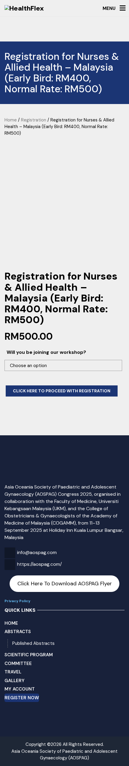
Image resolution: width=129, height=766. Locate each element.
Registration (33, 120)
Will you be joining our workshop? (46, 352)
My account (19, 689)
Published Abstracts (33, 643)
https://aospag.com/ (39, 564)
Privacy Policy (17, 601)
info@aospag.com (37, 552)
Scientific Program (28, 655)
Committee (18, 663)
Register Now (21, 698)
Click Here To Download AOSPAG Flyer (64, 583)
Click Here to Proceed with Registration (61, 391)
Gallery (14, 681)
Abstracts (17, 632)
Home (10, 120)
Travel (12, 672)
